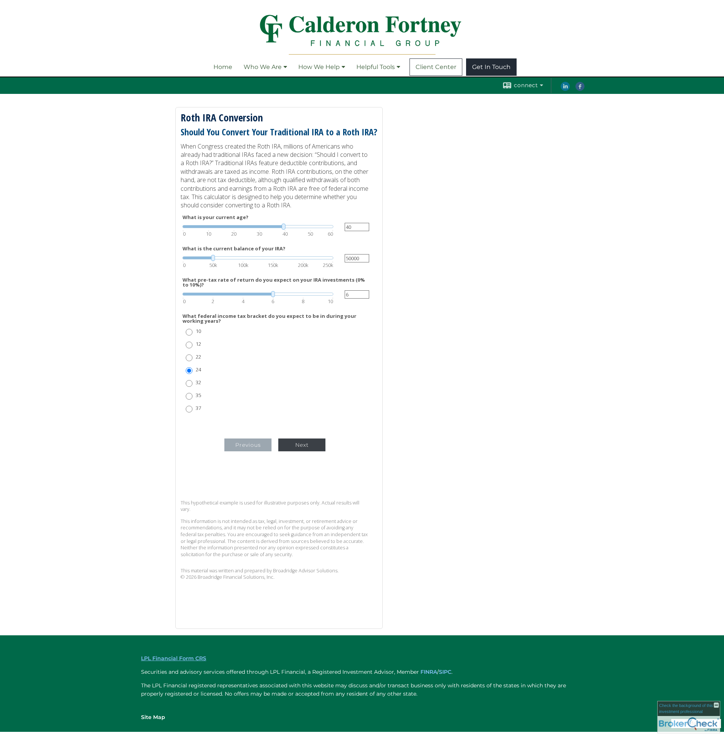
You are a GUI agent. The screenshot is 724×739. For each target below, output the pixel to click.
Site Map (153, 717)
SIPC (445, 671)
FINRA (428, 671)
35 (198, 395)
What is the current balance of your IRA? (234, 248)
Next (302, 445)
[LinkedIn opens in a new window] (565, 89)
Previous (248, 445)
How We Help (319, 67)
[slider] (258, 226)
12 (198, 344)
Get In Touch (491, 67)
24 (198, 369)
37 (198, 408)
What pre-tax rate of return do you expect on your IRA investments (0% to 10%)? (274, 282)
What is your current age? (215, 217)
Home (222, 67)
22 (198, 356)
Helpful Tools (375, 67)
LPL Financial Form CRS (173, 658)
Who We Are (263, 67)
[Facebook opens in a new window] (579, 89)
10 (198, 331)
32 (198, 382)
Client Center (436, 67)
